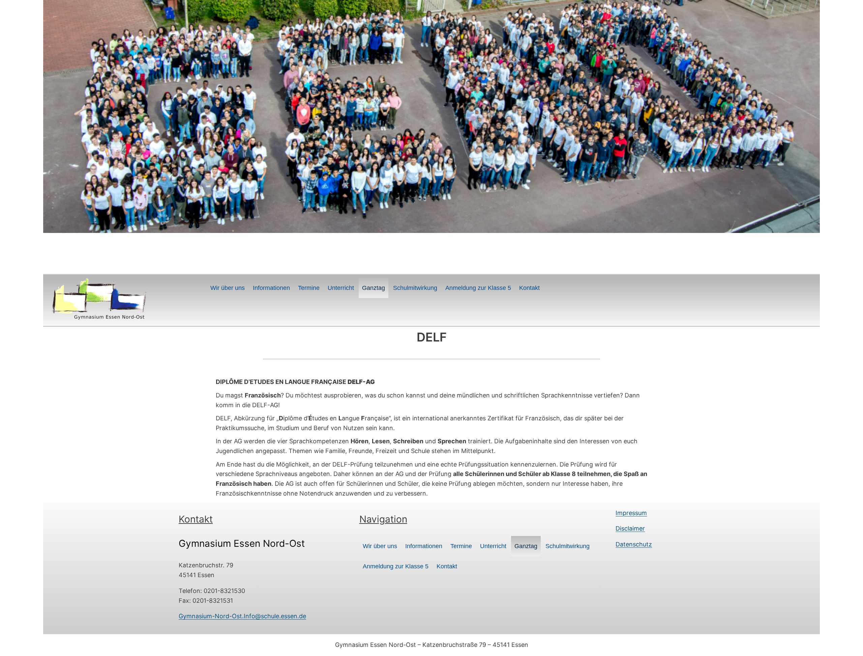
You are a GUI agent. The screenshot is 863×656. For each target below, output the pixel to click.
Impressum (631, 512)
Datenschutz (634, 544)
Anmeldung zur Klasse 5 (478, 288)
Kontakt (529, 288)
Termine (309, 288)
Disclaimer (630, 528)
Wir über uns (227, 288)
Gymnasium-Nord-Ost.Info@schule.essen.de (242, 616)
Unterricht (341, 288)
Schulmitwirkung (415, 288)
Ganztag (373, 288)
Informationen (271, 288)
